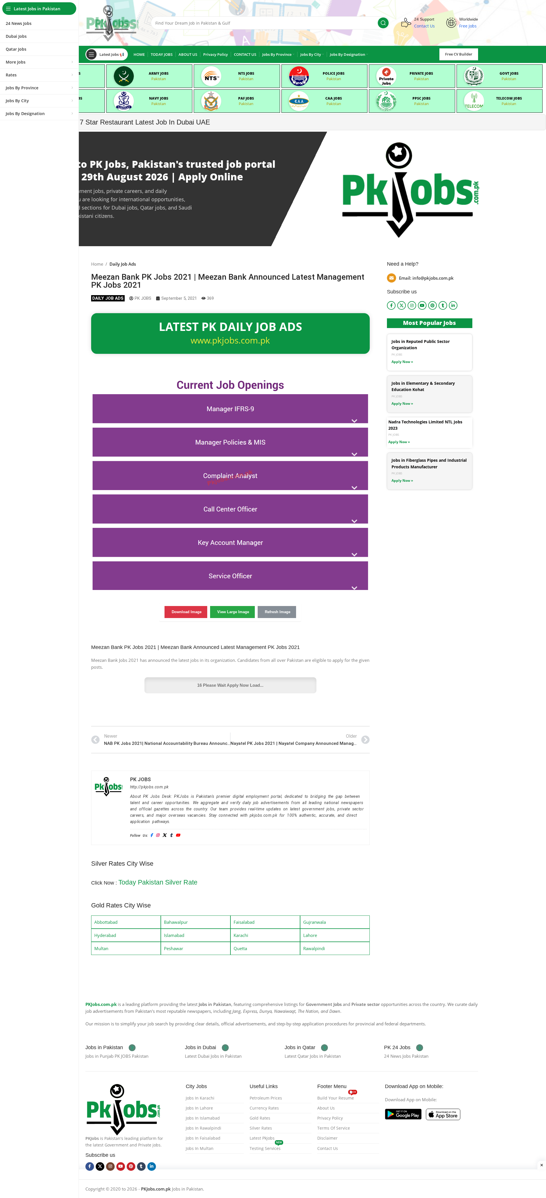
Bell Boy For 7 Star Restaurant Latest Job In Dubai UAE (125, 122)
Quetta (240, 948)
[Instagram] (157, 835)
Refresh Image (277, 612)
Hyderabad (105, 935)
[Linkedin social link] (453, 305)
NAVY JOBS (158, 98)
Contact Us (327, 1148)
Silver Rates (261, 1128)
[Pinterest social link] (432, 305)
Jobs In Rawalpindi (203, 1128)
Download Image (186, 612)
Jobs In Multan (200, 1148)
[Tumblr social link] (443, 305)
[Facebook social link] (391, 305)
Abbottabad (106, 922)
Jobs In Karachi (200, 1098)
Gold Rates (260, 1118)
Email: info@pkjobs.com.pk (426, 278)
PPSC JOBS (421, 98)
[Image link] (123, 1109)
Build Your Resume (336, 1097)
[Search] (383, 22)
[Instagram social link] (412, 305)
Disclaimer (327, 1138)
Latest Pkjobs (262, 1138)
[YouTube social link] (422, 305)
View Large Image (233, 612)
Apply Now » (402, 361)
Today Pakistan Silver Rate (157, 882)
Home (97, 264)
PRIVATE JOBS (421, 73)
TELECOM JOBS (509, 98)
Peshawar (173, 948)
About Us (326, 1108)
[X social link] (401, 305)
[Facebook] (151, 835)
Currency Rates (264, 1108)
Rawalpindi (314, 948)
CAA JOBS (333, 98)
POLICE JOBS (334, 73)
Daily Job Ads (122, 264)
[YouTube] (178, 835)
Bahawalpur (176, 922)
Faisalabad (244, 922)
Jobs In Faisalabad (203, 1138)
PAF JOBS (246, 98)
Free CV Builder (458, 54)
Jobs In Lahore (199, 1108)
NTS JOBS (246, 73)
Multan (101, 948)
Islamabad (174, 935)
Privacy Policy (330, 1118)
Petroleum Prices (266, 1098)
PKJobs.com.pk (101, 1004)
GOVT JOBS (509, 73)
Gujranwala (314, 922)
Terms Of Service (333, 1128)
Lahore (310, 935)
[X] (164, 835)
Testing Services (266, 1147)
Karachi (241, 935)
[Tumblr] (171, 835)
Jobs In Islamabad (203, 1118)
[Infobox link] (110, 1047)
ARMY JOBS (159, 73)
